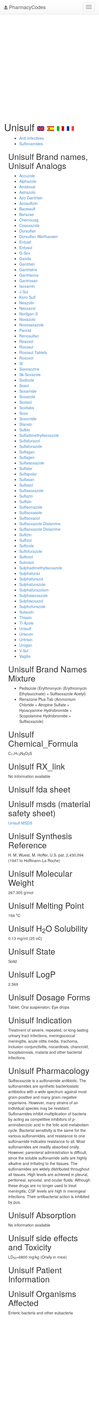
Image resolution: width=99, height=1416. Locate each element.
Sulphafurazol (31, 579)
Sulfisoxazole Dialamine (40, 523)
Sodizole (26, 380)
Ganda (25, 258)
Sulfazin (26, 496)
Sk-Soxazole (30, 374)
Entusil (25, 242)
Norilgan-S (28, 313)
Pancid (25, 330)
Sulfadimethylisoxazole (39, 435)
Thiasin (25, 617)
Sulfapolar (28, 474)
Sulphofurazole (32, 606)
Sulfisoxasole (30, 512)
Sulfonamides (31, 143)
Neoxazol (27, 308)
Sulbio (24, 429)
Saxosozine (29, 369)
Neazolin (26, 302)
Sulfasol (26, 485)
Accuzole (27, 175)
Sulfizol (25, 540)
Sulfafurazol (29, 440)
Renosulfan (29, 336)
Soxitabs (26, 407)
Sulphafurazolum (34, 590)
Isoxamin (27, 286)
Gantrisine (28, 269)
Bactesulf (27, 209)
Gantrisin (27, 264)
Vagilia (25, 656)
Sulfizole (26, 545)
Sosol (24, 385)
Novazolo (27, 319)
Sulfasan (26, 479)
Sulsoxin (26, 612)
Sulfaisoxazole (31, 463)
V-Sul (23, 650)
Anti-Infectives (31, 138)
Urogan (25, 645)
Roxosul (26, 347)
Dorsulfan (27, 231)
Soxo (23, 413)
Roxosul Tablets (33, 352)
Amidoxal (27, 186)
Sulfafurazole (30, 446)
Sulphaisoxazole (33, 595)
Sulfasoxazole (31, 490)
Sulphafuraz (29, 573)
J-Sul (23, 291)
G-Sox (24, 253)
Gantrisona (28, 275)
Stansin (25, 424)
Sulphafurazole (32, 584)
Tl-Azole (26, 623)
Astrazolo (27, 192)
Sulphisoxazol (31, 601)
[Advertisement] (49, 66)
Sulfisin (25, 501)
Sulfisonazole (30, 507)
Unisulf (25, 628)
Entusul (25, 247)
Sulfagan (27, 452)
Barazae (26, 214)
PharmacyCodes (27, 6)
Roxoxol (26, 358)
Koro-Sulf (27, 297)
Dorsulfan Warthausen (38, 236)
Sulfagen (27, 457)
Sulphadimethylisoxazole (40, 567)
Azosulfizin (28, 203)
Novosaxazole (31, 324)
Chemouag (28, 220)
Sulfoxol (26, 556)
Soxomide (28, 418)
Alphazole (27, 181)
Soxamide (28, 391)
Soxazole (27, 396)
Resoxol (26, 341)
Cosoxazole (29, 225)
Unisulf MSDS (20, 823)
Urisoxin (26, 634)
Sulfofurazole (30, 551)
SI (21, 363)
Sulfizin (25, 534)
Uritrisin (25, 639)
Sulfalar (25, 468)
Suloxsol (26, 562)
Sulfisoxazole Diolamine (40, 529)
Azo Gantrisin (31, 197)
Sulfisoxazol (29, 518)
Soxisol (25, 402)
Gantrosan (28, 280)
